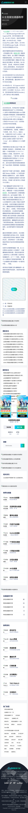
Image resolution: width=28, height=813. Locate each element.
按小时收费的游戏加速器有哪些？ (12, 393)
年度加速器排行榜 (8, 614)
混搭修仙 (13, 751)
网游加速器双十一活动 (16, 721)
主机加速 (17, 715)
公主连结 (6, 31)
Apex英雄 (13, 639)
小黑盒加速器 (14, 551)
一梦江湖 (18, 742)
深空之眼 (20, 739)
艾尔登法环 (20, 733)
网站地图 (18, 806)
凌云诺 (6, 745)
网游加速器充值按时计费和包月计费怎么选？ (15, 375)
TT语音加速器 (15, 542)
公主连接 (7, 103)
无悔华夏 (6, 742)
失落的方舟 (18, 736)
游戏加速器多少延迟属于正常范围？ (12, 380)
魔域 (5, 748)
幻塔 (12, 742)
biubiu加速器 (14, 497)
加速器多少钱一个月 (9, 712)
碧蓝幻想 (16, 53)
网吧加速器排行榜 (8, 611)
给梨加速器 (14, 577)
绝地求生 (13, 630)
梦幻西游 (6, 751)
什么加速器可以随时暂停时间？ (11, 399)
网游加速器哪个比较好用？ (10, 388)
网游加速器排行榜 (8, 603)
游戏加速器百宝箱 (8, 709)
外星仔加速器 (14, 524)
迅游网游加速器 (15, 506)
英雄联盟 (13, 648)
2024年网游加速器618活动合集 (11, 730)
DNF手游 (6, 724)
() (14, 289)
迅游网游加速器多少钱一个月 (11, 383)
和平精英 (18, 748)
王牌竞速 (6, 739)
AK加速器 (13, 568)
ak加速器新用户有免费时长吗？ (11, 378)
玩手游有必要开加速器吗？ (10, 386)
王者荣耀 (11, 748)
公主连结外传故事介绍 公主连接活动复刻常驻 (15, 478)
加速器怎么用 (15, 718)
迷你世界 (11, 736)
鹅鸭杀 (12, 724)
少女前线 (19, 745)
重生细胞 (13, 733)
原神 (5, 736)
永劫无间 (19, 724)
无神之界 (13, 739)
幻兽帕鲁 (13, 665)
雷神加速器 (14, 515)
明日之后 (12, 745)
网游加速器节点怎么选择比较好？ (12, 373)
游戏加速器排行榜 (8, 599)
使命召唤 (6, 733)
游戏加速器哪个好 (8, 715)
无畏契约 (13, 692)
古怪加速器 (14, 559)
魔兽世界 (13, 657)
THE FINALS (14, 683)
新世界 (5, 193)
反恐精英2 (13, 674)
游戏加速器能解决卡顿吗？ (10, 391)
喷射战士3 (6, 718)
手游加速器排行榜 (8, 607)
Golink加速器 (15, 533)
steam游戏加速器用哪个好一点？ (12, 396)
